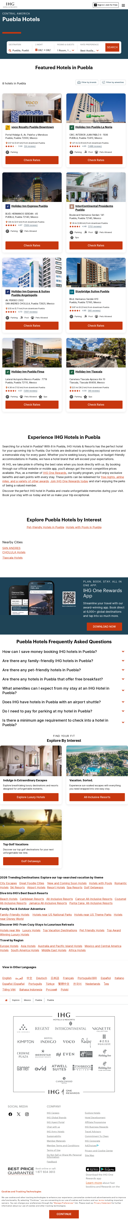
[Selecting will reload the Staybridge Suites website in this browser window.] (83, 1067)
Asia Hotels (28, 946)
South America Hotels (25, 950)
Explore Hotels (92, 1112)
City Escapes (8, 883)
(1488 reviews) (95, 146)
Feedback (52, 1161)
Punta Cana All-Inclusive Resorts (91, 903)
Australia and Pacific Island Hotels (60, 946)
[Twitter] (19, 1114)
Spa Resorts (74, 887)
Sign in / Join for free (107, 5)
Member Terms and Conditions (63, 1145)
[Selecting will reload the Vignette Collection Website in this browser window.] (101, 1027)
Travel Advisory (93, 1131)
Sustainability (54, 1136)
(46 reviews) (94, 391)
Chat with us (53, 1126)
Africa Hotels (77, 950)
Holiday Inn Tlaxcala (88, 371)
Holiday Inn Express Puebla (29, 206)
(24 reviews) (30, 146)
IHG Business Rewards (96, 1126)
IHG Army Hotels (55, 1131)
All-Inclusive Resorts (59, 899)
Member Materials (56, 1140)
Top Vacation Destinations (60, 930)
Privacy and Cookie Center (99, 1150)
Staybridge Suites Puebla (92, 291)
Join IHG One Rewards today (69, 481)
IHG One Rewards (54, 472)
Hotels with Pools (100, 883)
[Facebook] (11, 1114)
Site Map (89, 1155)
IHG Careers (53, 1112)
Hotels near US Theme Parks (92, 914)
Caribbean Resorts (32, 899)
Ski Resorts (17, 887)
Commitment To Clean (97, 1136)
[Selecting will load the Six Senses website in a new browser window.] (23, 1027)
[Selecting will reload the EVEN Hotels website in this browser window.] (65, 1054)
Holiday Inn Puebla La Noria (93, 127)
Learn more (94, 1182)
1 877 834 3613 (45, 1171)
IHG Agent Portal (55, 1122)
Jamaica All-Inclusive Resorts (48, 903)
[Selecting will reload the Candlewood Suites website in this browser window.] (64, 1080)
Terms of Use (53, 1150)
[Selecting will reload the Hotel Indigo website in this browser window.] (48, 1041)
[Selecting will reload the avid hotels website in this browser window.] (40, 1067)
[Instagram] (27, 1114)
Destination (15, 45)
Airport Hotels (36, 887)
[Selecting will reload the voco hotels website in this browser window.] (69, 1041)
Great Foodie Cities (31, 883)
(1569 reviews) (31, 225)
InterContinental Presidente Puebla (94, 208)
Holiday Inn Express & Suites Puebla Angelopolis (30, 293)
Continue (64, 1214)
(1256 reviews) (30, 391)
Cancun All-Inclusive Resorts (93, 899)
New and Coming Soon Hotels (67, 883)
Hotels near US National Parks (52, 914)
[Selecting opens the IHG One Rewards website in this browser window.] (64, 1092)
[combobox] (20, 50)
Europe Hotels (9, 946)
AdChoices (90, 1145)
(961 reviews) (94, 310)
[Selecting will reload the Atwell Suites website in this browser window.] (59, 1067)
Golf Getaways (93, 887)
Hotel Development (95, 1117)
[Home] (6, 1000)
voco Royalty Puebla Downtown (32, 127)
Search (112, 47)
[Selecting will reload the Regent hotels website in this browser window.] (42, 1027)
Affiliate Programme (95, 1122)
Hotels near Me (10, 930)
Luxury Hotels (31, 930)
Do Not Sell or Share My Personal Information (64, 1155)
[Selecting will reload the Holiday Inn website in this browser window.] (104, 1054)
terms (101, 1200)
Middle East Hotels (54, 950)
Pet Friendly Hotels (91, 930)
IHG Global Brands (56, 1117)
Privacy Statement (102, 1202)
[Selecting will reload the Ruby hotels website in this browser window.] (86, 1041)
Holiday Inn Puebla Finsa (27, 371)
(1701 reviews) (94, 226)
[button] (123, 5)
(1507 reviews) (30, 312)
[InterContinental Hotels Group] (10, 4)
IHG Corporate (92, 1140)
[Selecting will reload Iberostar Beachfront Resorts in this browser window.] (43, 1054)
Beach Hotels (8, 899)
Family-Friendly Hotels (14, 914)
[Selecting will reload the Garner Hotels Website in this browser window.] (23, 1067)
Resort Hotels (56, 887)
